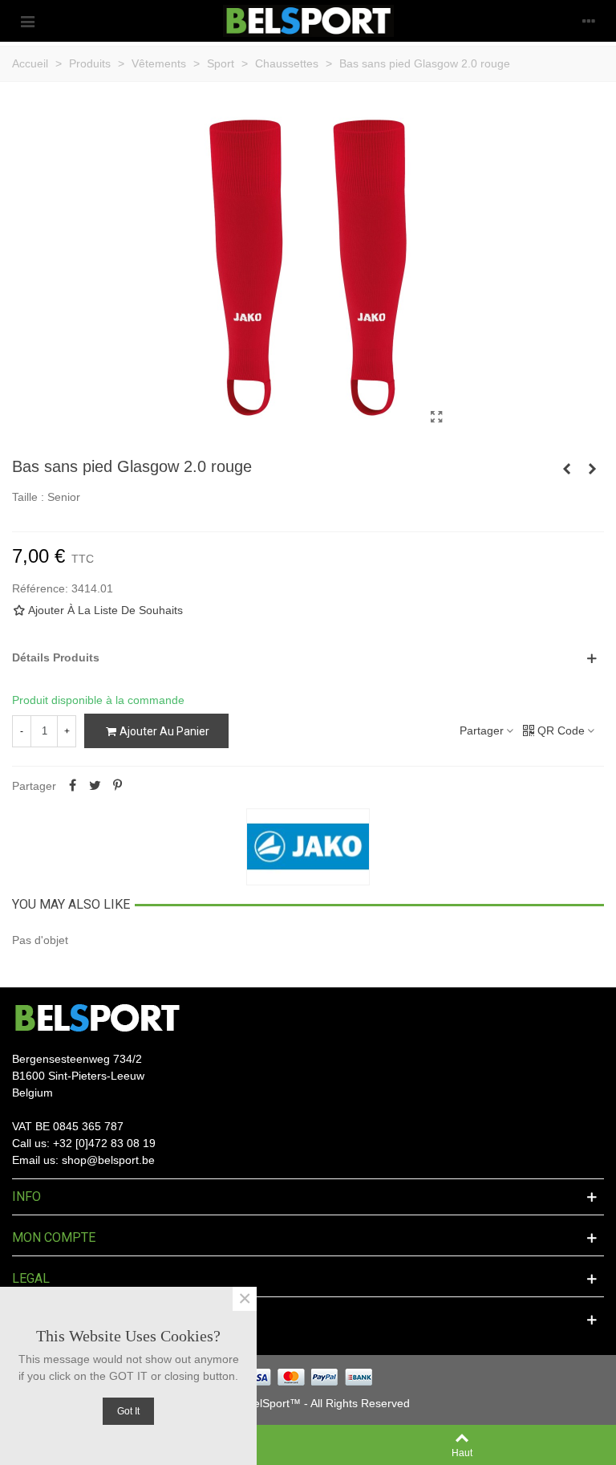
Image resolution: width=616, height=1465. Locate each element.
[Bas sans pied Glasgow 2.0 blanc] (566, 469)
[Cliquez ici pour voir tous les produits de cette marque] (308, 846)
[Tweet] (94, 785)
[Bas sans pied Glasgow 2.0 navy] (592, 469)
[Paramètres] (588, 21)
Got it (128, 1411)
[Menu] (27, 21)
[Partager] (72, 785)
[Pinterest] (117, 785)
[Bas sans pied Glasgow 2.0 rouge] (436, 417)
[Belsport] (308, 21)
